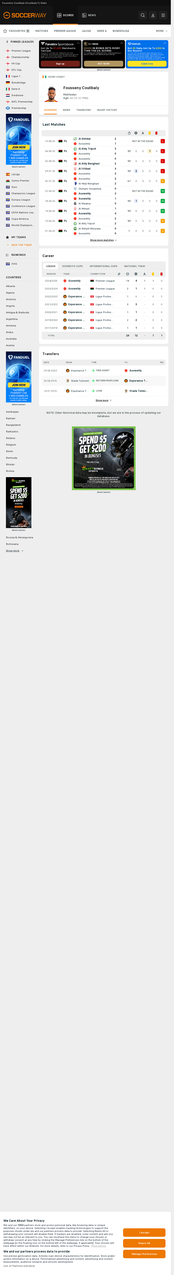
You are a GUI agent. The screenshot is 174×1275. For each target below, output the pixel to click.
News (66, 109)
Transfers (83, 109)
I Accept (144, 1232)
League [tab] (50, 266)
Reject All (144, 1243)
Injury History (107, 109)
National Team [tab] (134, 266)
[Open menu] (163, 15)
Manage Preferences (144, 1254)
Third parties (98, 1245)
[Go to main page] (27, 15)
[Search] (143, 15)
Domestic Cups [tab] (72, 266)
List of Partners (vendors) (19, 1265)
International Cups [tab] (103, 266)
